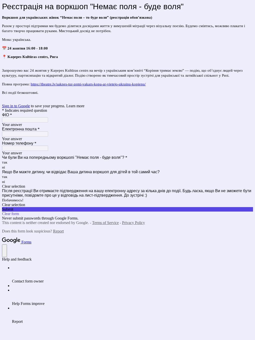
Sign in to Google (16, 106)
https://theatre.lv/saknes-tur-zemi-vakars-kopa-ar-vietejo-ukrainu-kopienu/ (88, 84)
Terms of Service (105, 223)
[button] (127, 186)
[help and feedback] (4, 250)
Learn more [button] (75, 106)
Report (58, 231)
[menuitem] (132, 274)
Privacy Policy (133, 223)
